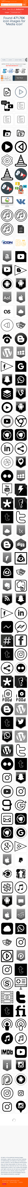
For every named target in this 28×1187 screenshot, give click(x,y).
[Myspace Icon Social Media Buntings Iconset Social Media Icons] (21, 352)
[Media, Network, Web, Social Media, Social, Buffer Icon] (7, 394)
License (21, 1182)
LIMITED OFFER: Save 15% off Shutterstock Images (14, 64)
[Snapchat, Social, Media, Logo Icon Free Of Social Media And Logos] (7, 380)
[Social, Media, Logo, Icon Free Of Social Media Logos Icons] (21, 668)
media (4, 60)
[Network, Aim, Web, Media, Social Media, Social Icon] (21, 1024)
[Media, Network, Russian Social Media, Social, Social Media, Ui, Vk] (21, 202)
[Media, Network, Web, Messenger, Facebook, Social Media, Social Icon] (21, 627)
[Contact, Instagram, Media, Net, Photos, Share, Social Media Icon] (7, 778)
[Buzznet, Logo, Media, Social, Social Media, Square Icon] (21, 490)
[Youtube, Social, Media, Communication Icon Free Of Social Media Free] (7, 490)
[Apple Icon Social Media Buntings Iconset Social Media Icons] (21, 298)
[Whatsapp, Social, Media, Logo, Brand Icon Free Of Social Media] (21, 380)
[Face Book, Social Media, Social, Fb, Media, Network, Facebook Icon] (21, 640)
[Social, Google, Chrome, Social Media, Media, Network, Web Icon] (21, 421)
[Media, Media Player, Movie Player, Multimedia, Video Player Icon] (7, 997)
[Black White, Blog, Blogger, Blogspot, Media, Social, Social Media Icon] (21, 339)
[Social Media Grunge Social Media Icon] (7, 874)
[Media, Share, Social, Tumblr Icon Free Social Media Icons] (7, 517)
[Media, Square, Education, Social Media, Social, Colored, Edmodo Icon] (7, 572)
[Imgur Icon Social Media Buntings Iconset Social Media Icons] (7, 1066)
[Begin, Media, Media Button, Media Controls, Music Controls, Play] (7, 147)
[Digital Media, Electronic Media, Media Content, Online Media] (7, 106)
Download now (15, 12)
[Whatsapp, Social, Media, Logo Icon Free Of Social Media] (7, 736)
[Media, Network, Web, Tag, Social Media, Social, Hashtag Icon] (7, 887)
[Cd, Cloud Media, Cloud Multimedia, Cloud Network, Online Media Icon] (7, 339)
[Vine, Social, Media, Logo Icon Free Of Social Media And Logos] (21, 394)
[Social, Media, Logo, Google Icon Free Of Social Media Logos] (21, 832)
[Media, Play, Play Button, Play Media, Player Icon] (7, 956)
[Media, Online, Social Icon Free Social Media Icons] (7, 476)
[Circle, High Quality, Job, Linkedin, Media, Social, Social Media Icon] (7, 448)
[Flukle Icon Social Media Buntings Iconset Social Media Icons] (7, 558)
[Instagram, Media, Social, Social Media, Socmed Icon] (21, 1093)
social (10, 60)
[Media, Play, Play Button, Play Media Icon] (7, 407)
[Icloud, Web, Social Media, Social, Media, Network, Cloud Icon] (7, 928)
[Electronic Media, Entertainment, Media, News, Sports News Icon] (21, 983)
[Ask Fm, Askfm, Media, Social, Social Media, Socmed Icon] (7, 311)
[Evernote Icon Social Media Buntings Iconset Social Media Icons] (7, 586)
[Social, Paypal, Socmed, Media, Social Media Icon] (21, 860)
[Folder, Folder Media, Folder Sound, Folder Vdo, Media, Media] (7, 133)
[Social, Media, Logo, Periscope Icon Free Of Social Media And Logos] (21, 462)
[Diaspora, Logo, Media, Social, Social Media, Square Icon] (7, 503)
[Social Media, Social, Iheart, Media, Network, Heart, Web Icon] (7, 1038)
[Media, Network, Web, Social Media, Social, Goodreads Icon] (7, 805)
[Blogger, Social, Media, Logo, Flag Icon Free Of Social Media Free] (21, 270)
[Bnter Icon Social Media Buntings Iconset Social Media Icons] (21, 901)
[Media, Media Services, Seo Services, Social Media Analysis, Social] (7, 160)
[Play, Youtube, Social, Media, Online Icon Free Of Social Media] (7, 421)
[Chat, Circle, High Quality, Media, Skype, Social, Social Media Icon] (7, 983)
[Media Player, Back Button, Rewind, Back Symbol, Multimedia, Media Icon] (7, 325)
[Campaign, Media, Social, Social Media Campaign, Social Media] (21, 174)
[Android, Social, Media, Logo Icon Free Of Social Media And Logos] (21, 284)
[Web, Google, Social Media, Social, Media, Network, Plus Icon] (21, 805)
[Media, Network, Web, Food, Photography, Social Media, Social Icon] (7, 695)
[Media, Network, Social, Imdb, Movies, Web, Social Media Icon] (7, 1052)
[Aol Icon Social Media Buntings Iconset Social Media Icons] (7, 298)
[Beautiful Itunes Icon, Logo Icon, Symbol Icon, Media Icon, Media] (21, 215)
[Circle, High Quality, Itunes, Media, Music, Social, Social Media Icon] (21, 887)
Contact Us (5, 1182)
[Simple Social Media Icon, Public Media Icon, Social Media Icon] (21, 106)
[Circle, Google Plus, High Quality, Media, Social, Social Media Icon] (7, 846)
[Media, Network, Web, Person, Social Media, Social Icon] (7, 1024)
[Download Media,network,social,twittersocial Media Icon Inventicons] (21, 997)
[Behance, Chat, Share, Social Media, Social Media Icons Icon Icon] (21, 243)
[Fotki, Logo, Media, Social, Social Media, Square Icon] (21, 503)
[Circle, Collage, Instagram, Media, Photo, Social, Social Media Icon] (21, 654)
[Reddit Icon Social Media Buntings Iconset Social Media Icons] (21, 915)
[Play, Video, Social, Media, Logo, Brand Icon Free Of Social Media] (21, 256)
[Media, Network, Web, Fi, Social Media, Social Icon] (21, 1011)
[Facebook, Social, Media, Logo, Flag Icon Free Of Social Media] (7, 366)
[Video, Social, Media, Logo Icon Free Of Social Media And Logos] (7, 270)
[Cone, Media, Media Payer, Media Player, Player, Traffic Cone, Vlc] (21, 160)
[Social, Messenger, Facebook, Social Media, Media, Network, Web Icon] (7, 627)
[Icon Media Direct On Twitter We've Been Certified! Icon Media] (7, 243)
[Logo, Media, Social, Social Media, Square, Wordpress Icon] (7, 750)
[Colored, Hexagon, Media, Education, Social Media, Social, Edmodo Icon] (21, 544)
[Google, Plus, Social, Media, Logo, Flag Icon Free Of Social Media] (21, 846)
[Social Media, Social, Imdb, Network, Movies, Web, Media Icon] (21, 1052)
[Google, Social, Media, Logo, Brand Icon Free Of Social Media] (21, 366)
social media (18, 60)
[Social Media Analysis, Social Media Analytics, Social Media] (7, 202)
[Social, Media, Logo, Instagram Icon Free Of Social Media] (21, 1107)
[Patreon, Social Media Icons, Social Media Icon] (7, 1079)
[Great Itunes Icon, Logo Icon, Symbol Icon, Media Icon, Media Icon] (7, 215)
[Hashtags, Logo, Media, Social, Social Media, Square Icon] (7, 640)
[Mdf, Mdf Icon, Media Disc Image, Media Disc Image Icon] (21, 229)
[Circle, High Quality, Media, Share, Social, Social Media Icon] (21, 448)
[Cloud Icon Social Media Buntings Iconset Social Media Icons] (21, 311)
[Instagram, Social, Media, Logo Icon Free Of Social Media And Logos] (21, 1066)
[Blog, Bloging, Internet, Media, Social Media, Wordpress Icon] (7, 352)
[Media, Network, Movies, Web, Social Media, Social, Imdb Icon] (21, 1038)
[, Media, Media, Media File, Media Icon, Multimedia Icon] (7, 92)
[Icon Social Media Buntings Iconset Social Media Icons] (21, 531)
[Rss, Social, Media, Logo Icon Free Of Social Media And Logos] (7, 599)
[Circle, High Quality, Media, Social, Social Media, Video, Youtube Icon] (7, 791)
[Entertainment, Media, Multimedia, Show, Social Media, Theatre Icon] (21, 325)
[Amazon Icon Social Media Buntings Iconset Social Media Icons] (7, 256)
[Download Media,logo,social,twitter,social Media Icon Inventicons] (21, 517)
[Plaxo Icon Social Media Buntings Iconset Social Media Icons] (21, 956)
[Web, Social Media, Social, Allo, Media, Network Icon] (7, 819)
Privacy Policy (13, 1182)
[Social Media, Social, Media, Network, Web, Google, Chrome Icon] (7, 435)
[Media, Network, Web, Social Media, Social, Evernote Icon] (21, 586)
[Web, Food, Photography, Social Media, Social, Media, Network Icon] (21, 695)
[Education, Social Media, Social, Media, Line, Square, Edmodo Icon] (21, 558)
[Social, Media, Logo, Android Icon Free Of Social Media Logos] (7, 284)
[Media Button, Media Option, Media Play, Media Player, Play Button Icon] (21, 92)
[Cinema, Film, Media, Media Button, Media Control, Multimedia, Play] (21, 147)
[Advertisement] (14, 41)
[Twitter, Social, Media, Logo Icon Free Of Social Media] (21, 723)
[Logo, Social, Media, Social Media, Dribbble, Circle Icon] (7, 462)
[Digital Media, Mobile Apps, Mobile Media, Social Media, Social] (21, 188)
